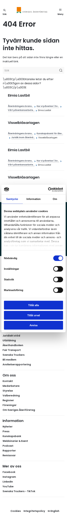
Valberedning (11, 395)
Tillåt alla (33, 305)
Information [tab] (33, 198)
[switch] (58, 269)
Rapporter (9, 450)
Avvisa (33, 325)
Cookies (15, 511)
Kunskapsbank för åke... (50, 133)
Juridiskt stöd (11, 335)
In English (53, 511)
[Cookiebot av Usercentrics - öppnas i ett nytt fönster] (48, 189)
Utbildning (9, 340)
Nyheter (8, 426)
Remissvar (9, 455)
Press (6, 431)
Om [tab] (55, 198)
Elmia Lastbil (19, 95)
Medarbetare (11, 386)
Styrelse (8, 390)
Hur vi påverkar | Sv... (48, 106)
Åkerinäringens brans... (20, 106)
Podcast (8, 446)
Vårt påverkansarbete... (21, 110)
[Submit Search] (60, 70)
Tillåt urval (33, 315)
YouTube (8, 486)
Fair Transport (12, 350)
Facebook (9, 472)
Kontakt (8, 381)
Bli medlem (9, 359)
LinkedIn (8, 481)
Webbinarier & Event (15, 441)
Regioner (8, 400)
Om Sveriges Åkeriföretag (19, 410)
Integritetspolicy (34, 511)
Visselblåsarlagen (24, 122)
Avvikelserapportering (17, 364)
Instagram (9, 477)
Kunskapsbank (12, 436)
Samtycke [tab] (12, 198)
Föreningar (9, 405)
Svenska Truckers (14, 355)
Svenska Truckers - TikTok (19, 491)
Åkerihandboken (13, 345)
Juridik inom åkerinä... (23, 137)
